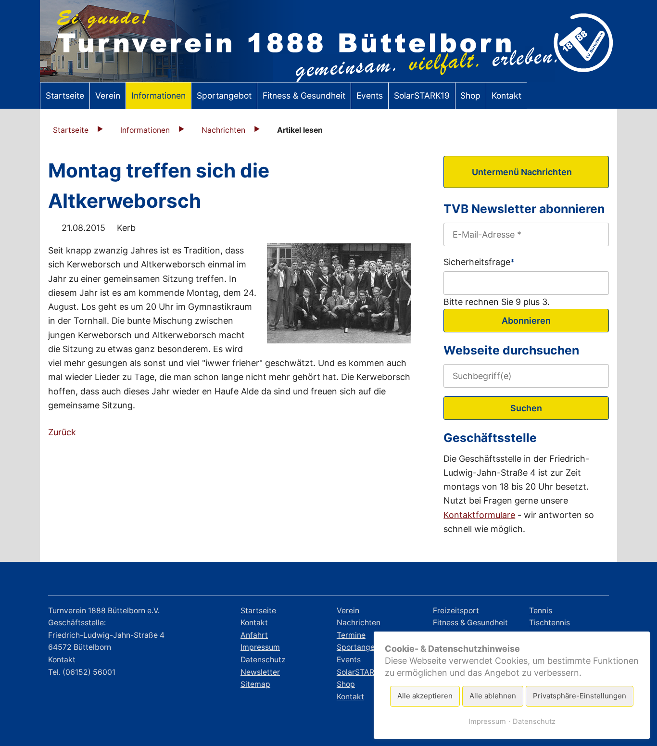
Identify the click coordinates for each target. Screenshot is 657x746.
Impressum (487, 721)
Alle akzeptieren (425, 695)
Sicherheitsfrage (479, 261)
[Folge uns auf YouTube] (596, 580)
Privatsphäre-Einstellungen (579, 695)
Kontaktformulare (479, 515)
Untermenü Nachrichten (522, 172)
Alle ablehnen (492, 695)
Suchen (526, 408)
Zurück (62, 432)
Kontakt (62, 659)
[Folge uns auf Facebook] (543, 580)
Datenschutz (534, 721)
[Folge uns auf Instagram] (570, 580)
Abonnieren (526, 321)
